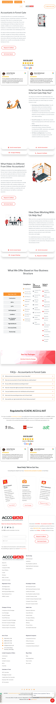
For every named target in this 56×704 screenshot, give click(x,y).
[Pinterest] (34, 689)
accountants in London (16, 416)
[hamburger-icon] (21, 6)
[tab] (12, 294)
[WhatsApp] (32, 689)
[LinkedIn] (29, 689)
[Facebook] (22, 689)
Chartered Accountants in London (14, 693)
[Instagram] (24, 689)
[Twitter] (27, 689)
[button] (24, 2)
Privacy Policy (23, 548)
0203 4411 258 (36, 528)
